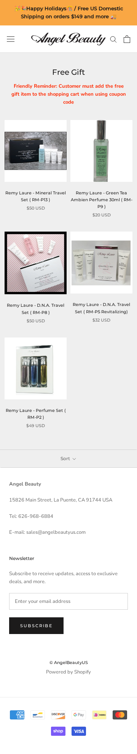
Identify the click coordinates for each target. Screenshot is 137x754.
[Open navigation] (10, 39)
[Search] (113, 39)
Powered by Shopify (68, 672)
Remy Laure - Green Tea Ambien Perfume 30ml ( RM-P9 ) (101, 199)
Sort (66, 458)
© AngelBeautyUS (68, 662)
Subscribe (36, 625)
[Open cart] (127, 39)
